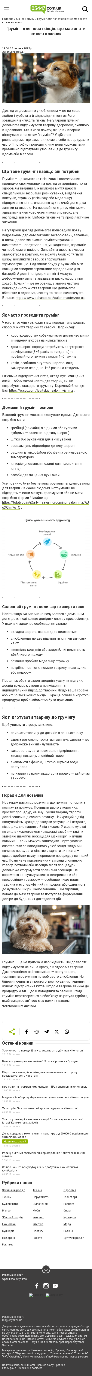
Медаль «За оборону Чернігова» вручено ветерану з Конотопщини (45, 1097)
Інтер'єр (38, 1224)
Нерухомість (41, 1197)
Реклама (7, 1244)
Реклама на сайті (12, 1274)
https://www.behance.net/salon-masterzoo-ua (50, 298)
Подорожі (8, 1237)
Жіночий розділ (12, 1217)
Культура (70, 1217)
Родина (68, 1231)
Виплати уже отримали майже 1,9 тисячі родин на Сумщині (40, 1061)
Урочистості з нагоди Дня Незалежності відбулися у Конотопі (42, 1050)
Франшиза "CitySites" (15, 1279)
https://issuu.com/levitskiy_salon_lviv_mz (41, 390)
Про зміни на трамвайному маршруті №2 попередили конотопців (45, 1086)
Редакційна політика (29, 1368)
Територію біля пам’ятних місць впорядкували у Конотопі (39, 1108)
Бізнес (6, 1210)
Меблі (36, 1210)
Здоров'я (70, 1190)
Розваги (69, 1203)
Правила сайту (45, 1365)
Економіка (9, 1224)
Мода (67, 1224)
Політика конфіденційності (18, 1365)
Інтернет (38, 1217)
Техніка (37, 1190)
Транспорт (70, 1197)
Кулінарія (8, 1231)
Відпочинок (40, 1203)
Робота (37, 1237)
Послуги (38, 1231)
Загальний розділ (13, 1190)
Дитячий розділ (74, 1237)
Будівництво (10, 1203)
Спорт (67, 1210)
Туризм (7, 1197)
